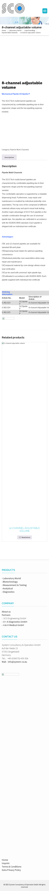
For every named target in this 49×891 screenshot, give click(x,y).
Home (4, 30)
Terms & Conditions (11, 866)
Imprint (6, 863)
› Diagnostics (8, 591)
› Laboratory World (11, 578)
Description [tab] (9, 157)
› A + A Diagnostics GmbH (14, 621)
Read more (26, 537)
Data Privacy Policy (11, 869)
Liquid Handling (29, 30)
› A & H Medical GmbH (13, 625)
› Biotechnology (10, 581)
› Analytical (7, 588)
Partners (6, 614)
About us (6, 611)
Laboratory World (15, 30)
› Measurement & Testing (14, 585)
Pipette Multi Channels (10, 32)
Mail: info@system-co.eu (14, 661)
